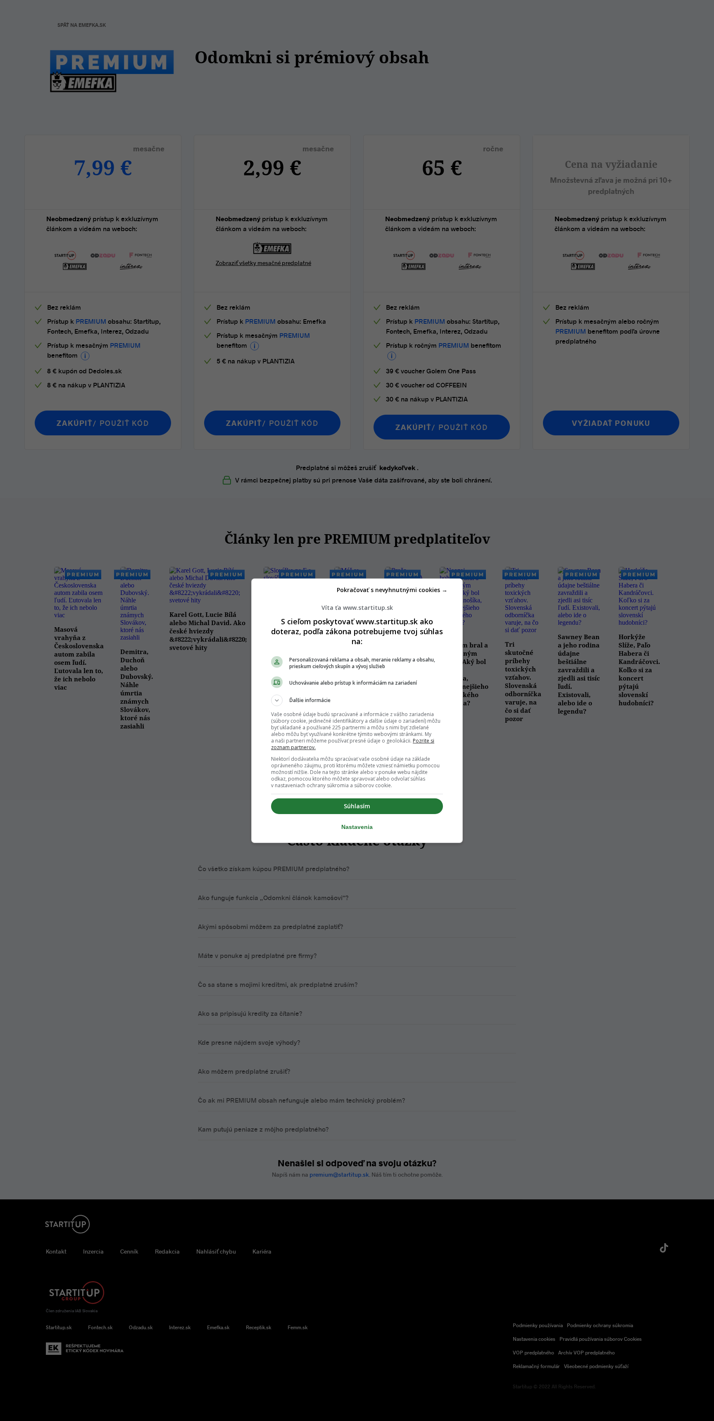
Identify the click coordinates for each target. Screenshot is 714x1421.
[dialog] (357, 710)
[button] (357, 700)
